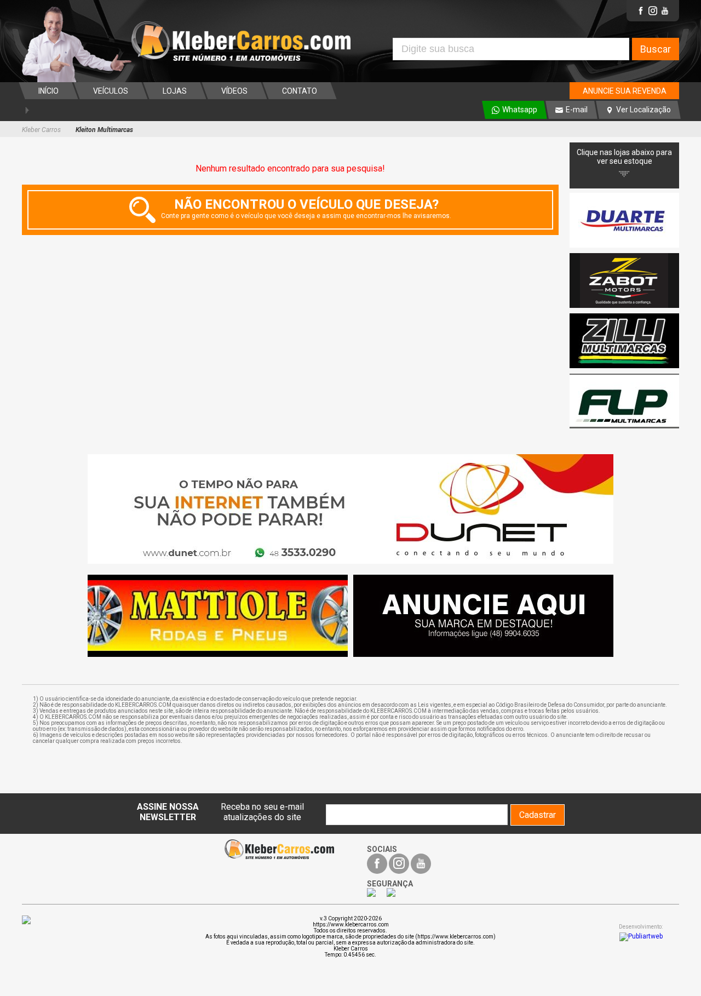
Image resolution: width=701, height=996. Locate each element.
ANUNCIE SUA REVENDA (624, 91)
